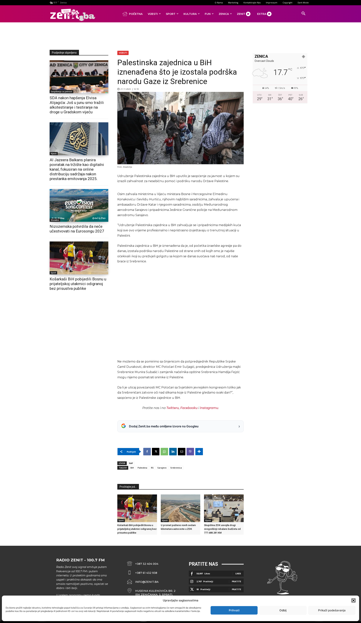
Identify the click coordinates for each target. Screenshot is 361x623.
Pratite (236, 581)
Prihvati (234, 610)
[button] (353, 600)
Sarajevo (162, 467)
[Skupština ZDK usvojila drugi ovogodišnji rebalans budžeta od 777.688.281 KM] (224, 508)
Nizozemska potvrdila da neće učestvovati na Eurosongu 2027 (77, 228)
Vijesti (54, 153)
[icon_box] (151, 593)
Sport (53, 272)
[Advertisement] (180, 35)
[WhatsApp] (164, 451)
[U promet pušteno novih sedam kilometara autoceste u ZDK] (180, 508)
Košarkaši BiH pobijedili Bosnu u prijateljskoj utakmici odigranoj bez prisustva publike (78, 284)
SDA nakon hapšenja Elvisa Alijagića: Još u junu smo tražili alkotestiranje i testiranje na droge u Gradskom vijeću (77, 105)
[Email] (181, 451)
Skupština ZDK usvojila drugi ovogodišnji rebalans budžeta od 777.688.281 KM (222, 529)
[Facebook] (147, 451)
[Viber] (190, 451)
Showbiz (55, 220)
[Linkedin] (173, 451)
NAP (131, 463)
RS (152, 467)
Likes (238, 573)
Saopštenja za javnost (61, 91)
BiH (132, 467)
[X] (155, 451)
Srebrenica (176, 467)
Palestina (142, 467)
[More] (199, 451)
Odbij (283, 610)
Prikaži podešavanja (332, 610)
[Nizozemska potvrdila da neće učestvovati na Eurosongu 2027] (79, 205)
